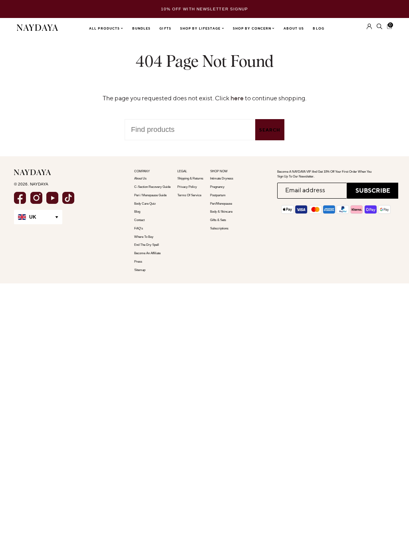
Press (138, 261)
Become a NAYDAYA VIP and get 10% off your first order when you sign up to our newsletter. (324, 174)
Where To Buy (143, 237)
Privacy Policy (187, 187)
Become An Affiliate (147, 253)
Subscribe (372, 190)
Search (269, 130)
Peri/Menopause (221, 203)
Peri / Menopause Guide (150, 195)
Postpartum (218, 195)
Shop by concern (253, 28)
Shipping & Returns (190, 178)
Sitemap (139, 270)
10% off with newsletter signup (204, 9)
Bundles (141, 28)
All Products (105, 28)
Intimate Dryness (221, 178)
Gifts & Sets (218, 220)
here (237, 98)
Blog (318, 28)
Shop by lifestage (201, 28)
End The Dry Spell (146, 245)
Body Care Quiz (145, 203)
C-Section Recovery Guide (152, 187)
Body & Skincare (221, 211)
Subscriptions (219, 228)
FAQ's (138, 228)
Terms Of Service (189, 195)
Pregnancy (217, 187)
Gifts (165, 28)
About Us (294, 28)
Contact (139, 220)
